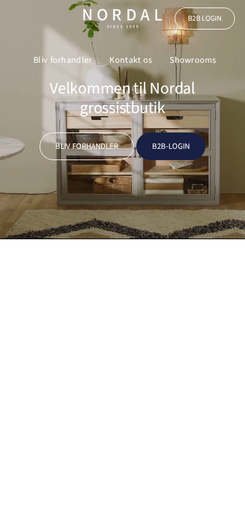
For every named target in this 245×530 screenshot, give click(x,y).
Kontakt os (130, 60)
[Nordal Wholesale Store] (122, 18)
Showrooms (193, 60)
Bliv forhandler (62, 60)
